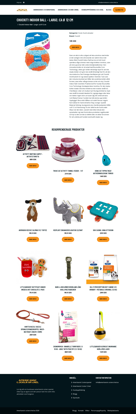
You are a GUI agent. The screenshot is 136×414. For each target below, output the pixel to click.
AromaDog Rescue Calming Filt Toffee (33, 230)
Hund (80, 33)
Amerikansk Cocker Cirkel (68, 10)
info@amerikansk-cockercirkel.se (108, 2)
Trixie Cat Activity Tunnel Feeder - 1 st (68, 171)
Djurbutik (119, 10)
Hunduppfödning (79, 390)
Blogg (108, 10)
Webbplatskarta (113, 411)
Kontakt (81, 411)
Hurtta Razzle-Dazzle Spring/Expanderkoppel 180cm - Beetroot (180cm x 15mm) (33, 329)
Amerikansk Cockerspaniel (44, 10)
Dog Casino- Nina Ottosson (103, 230)
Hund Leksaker (88, 33)
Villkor (87, 411)
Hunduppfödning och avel (92, 10)
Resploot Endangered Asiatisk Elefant (68, 230)
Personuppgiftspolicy (98, 411)
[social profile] (23, 2)
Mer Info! (75, 47)
